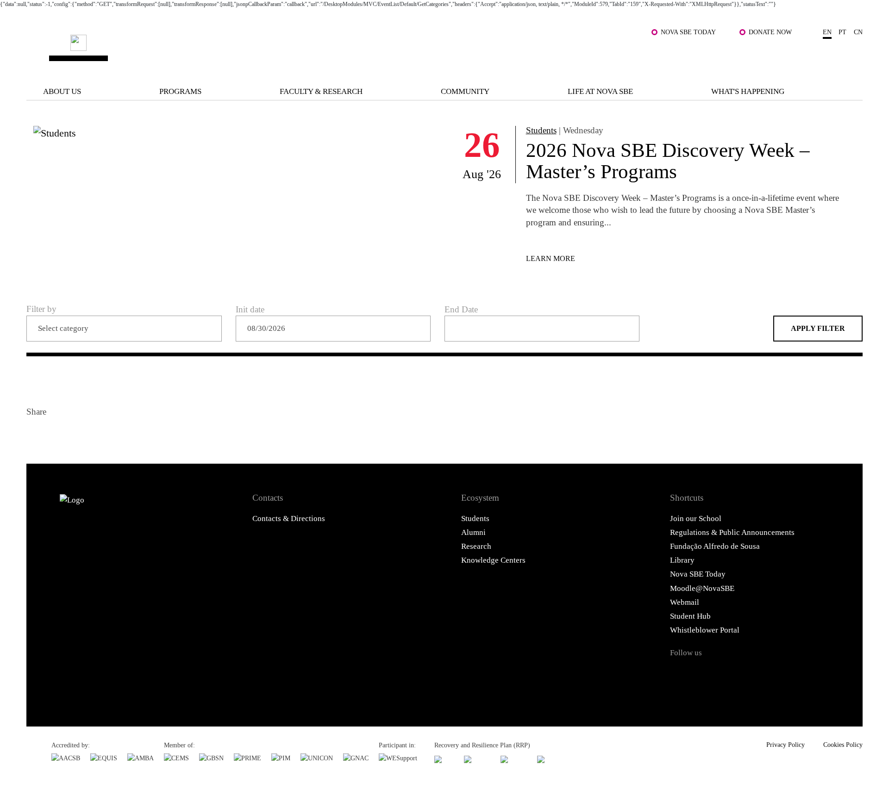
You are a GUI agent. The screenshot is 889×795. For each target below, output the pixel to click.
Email (103, 434)
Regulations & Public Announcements (732, 532)
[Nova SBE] (371, 49)
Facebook (36, 434)
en (827, 32)
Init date (250, 309)
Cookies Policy (843, 744)
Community (465, 91)
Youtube (773, 674)
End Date (461, 309)
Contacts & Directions (288, 518)
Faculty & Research (321, 91)
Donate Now (770, 32)
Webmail (684, 602)
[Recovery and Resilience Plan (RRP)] (477, 759)
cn (858, 32)
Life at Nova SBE (600, 91)
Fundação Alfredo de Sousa (715, 546)
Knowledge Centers (493, 560)
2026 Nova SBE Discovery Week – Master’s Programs (668, 160)
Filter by (41, 308)
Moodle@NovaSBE (702, 588)
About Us (62, 91)
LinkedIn (80, 434)
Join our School (695, 518)
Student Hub (690, 616)
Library (682, 560)
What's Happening (747, 91)
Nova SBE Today (688, 32)
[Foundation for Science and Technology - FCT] (444, 759)
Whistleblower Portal (704, 630)
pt (842, 32)
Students (541, 130)
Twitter (58, 434)
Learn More (550, 258)
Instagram (726, 674)
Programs (180, 91)
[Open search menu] (851, 56)
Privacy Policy (785, 744)
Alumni (473, 532)
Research (476, 546)
